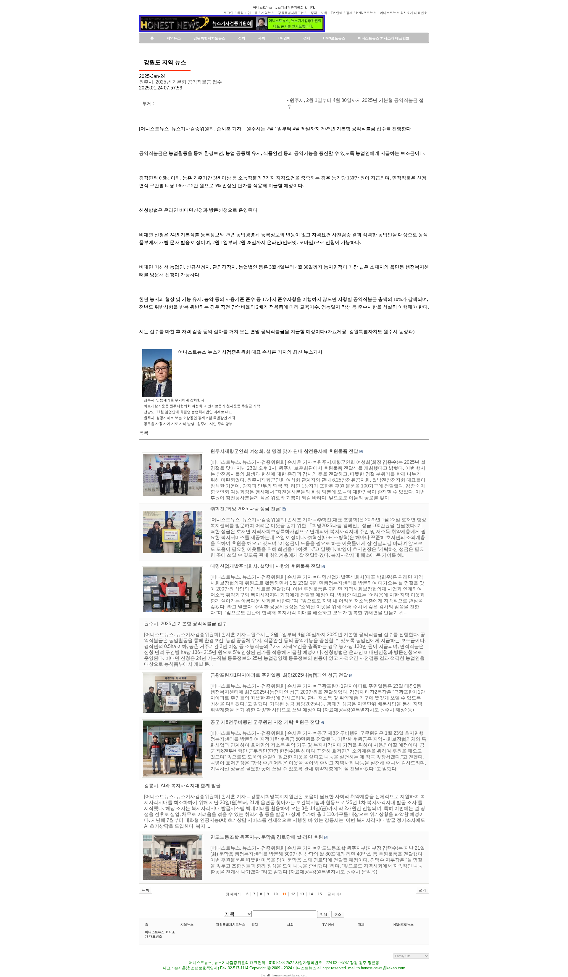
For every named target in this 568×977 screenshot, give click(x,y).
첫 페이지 (233, 894)
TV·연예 (328, 924)
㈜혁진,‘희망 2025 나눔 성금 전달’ (245, 508)
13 (302, 894)
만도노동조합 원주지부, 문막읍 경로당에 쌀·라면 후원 (266, 837)
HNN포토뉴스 (403, 924)
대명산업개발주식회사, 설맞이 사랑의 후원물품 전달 (265, 566)
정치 (254, 924)
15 (320, 894)
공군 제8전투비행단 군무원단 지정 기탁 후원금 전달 (265, 722)
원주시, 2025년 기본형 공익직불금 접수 (180, 81)
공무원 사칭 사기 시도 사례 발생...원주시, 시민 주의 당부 (188, 424)
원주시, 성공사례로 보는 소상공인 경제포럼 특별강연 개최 (189, 418)
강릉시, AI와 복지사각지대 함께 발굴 (182, 785)
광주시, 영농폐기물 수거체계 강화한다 (174, 400)
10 (276, 894)
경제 (361, 924)
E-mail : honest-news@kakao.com (284, 975)
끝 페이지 (335, 894)
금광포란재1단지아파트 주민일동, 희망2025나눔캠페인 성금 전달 (279, 675)
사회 (290, 924)
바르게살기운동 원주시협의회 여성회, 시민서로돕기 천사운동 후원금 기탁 (202, 406)
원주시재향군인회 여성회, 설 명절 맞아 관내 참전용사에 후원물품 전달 (284, 451)
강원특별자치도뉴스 (230, 924)
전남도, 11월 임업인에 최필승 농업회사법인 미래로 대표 (188, 412)
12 (293, 894)
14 (311, 894)
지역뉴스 (186, 924)
